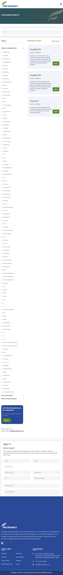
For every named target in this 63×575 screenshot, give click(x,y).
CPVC (4, 157)
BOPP (4, 98)
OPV (4, 286)
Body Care (5, 88)
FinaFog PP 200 (6, 197)
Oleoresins (5, 283)
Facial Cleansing (6, 194)
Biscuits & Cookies (7, 82)
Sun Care (5, 362)
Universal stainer (6, 382)
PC (4, 303)
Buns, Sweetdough (7, 105)
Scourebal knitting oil (7, 355)
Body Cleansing (6, 95)
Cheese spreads (6, 121)
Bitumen (5, 85)
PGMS (4, 316)
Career (18, 564)
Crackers (5, 161)
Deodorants (5, 171)
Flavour (4, 204)
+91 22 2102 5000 (41, 561)
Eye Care (5, 181)
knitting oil (5, 240)
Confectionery (6, 144)
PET (4, 312)
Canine (4, 115)
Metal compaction (7, 260)
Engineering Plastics (7, 174)
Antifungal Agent (7, 62)
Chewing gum (6, 124)
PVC (4, 339)
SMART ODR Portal (6, 564)
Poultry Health (6, 326)
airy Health (5, 55)
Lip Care (5, 243)
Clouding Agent (6, 131)
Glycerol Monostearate (8, 207)
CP (4, 154)
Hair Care (5, 210)
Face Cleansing (6, 187)
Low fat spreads (6, 246)
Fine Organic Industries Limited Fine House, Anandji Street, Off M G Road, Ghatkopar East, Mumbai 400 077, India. (47, 555)
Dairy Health (6, 164)
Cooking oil (5, 151)
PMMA (4, 319)
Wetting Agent (6, 388)
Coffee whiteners (7, 138)
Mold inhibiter (6, 266)
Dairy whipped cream (7, 167)
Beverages (5, 75)
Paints (4, 293)
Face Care (5, 184)
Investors (18, 560)
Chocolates (5, 128)
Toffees (4, 378)
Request (6, 420)
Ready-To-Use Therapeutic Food (10, 342)
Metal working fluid (7, 263)
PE (3, 306)
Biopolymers (6, 78)
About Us (4, 553)
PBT (4, 299)
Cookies (5, 148)
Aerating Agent (6, 52)
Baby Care (5, 68)
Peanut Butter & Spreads (8, 309)
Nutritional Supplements (8, 279)
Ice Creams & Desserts (8, 230)
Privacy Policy (5, 560)
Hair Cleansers (6, 214)
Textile (4, 372)
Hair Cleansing (6, 217)
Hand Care (5, 220)
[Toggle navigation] (60, 4)
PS (3, 336)
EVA (4, 177)
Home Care (5, 227)
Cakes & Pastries (6, 111)
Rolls (4, 352)
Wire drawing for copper (8, 392)
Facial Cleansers (6, 190)
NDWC (4, 270)
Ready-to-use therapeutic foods (10, 345)
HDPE (4, 223)
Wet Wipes (5, 385)
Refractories (5, 349)
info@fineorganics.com (17, 431)
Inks (4, 237)
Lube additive (6, 250)
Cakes (4, 108)
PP (4, 332)
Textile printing (6, 375)
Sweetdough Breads (7, 368)
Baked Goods (6, 72)
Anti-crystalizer (6, 59)
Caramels (5, 118)
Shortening (5, 359)
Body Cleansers (6, 91)
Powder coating (6, 329)
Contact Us (19, 553)
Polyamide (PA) (6, 322)
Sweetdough (6, 365)
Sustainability (20, 557)
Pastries (5, 296)
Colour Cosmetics (7, 141)
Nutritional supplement (8, 276)
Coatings (5, 134)
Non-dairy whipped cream (8, 273)
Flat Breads (5, 200)
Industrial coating (7, 233)
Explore (56, 63)
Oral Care (5, 289)
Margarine (5, 256)
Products (3, 557)
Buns (4, 101)
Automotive (5, 65)
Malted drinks (6, 253)
